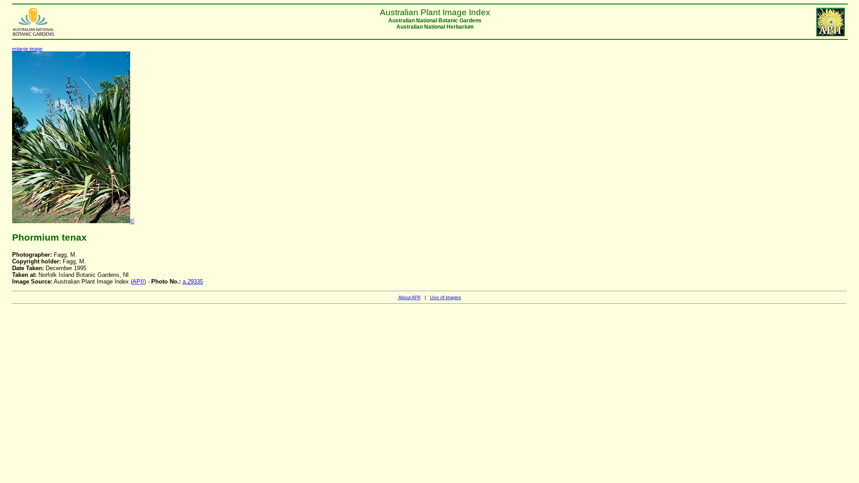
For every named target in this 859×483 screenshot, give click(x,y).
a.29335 (193, 281)
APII (138, 281)
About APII (409, 297)
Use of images (445, 297)
